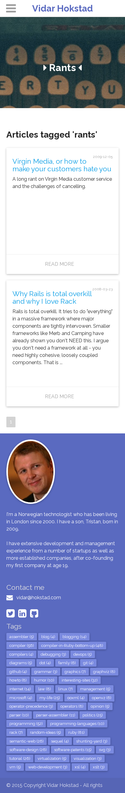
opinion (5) (100, 706)
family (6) (67, 663)
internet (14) (20, 689)
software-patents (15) (73, 749)
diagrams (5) (20, 663)
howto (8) (18, 680)
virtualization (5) (52, 758)
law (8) (44, 689)
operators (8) (71, 706)
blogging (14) (74, 636)
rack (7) (16, 732)
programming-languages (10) (77, 723)
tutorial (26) (19, 758)
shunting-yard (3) (91, 741)
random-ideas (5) (45, 732)
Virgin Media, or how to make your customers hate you (61, 165)
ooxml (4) (76, 698)
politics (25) (93, 715)
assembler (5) (21, 636)
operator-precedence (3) (31, 706)
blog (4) (48, 636)
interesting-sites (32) (80, 680)
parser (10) (19, 715)
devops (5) (82, 654)
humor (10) (44, 680)
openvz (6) (101, 698)
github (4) (18, 671)
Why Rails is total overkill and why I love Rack (51, 297)
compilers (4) (21, 654)
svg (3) (105, 749)
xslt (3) (99, 767)
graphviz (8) (104, 671)
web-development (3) (47, 767)
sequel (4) (60, 741)
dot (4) (45, 663)
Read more (59, 264)
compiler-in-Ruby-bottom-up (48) (72, 645)
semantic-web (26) (26, 741)
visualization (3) (88, 758)
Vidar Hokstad (62, 8)
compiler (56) (21, 645)
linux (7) (65, 689)
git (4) (88, 663)
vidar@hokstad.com (38, 597)
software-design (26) (28, 749)
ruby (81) (76, 732)
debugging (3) (53, 654)
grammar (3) (45, 671)
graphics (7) (75, 671)
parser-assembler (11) (55, 715)
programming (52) (26, 723)
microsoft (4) (20, 698)
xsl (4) (80, 767)
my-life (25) (49, 698)
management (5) (95, 689)
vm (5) (15, 767)
